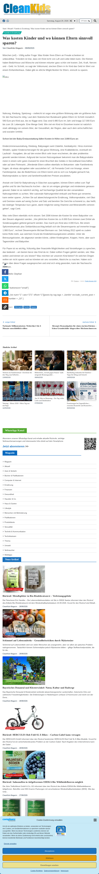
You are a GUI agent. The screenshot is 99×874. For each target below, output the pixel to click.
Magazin (8, 462)
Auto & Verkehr (11, 471)
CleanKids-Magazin (14, 48)
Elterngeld (18, 307)
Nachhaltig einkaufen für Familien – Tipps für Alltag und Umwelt (79, 374)
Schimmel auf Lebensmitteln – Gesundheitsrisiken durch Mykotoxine (38, 640)
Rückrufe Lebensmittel (14, 589)
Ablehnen (49, 858)
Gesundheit (9, 494)
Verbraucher (10, 550)
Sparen (33, 307)
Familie (26, 307)
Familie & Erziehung (21, 29)
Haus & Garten (11, 504)
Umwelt (8, 545)
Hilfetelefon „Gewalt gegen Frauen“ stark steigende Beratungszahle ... (49, 374)
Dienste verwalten (10, 844)
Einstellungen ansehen (49, 865)
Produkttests (10, 522)
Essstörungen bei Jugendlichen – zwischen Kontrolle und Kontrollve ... (80, 404)
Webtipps (8, 555)
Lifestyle (8, 508)
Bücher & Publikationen (14, 476)
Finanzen (8, 490)
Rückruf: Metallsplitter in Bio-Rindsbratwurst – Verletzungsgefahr (37, 596)
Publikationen (10, 518)
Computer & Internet (13, 480)
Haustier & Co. (10, 499)
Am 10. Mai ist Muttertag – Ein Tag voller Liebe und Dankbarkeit (49, 399)
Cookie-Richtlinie (37, 871)
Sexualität (9, 527)
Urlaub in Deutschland (14, 681)
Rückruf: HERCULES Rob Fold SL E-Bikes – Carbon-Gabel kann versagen (41, 734)
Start (4, 29)
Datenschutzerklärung (51, 871)
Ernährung (9, 485)
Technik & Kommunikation (15, 531)
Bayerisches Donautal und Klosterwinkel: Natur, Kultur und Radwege (38, 687)
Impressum (64, 871)
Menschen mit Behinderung (16, 513)
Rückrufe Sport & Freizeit (15, 728)
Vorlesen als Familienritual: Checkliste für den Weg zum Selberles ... (17, 374)
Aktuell (10, 29)
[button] (95, 820)
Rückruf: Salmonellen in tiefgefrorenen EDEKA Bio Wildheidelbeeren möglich (43, 782)
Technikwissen (10, 536)
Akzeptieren (49, 851)
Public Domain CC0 (90, 281)
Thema (7, 541)
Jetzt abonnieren (13, 446)
